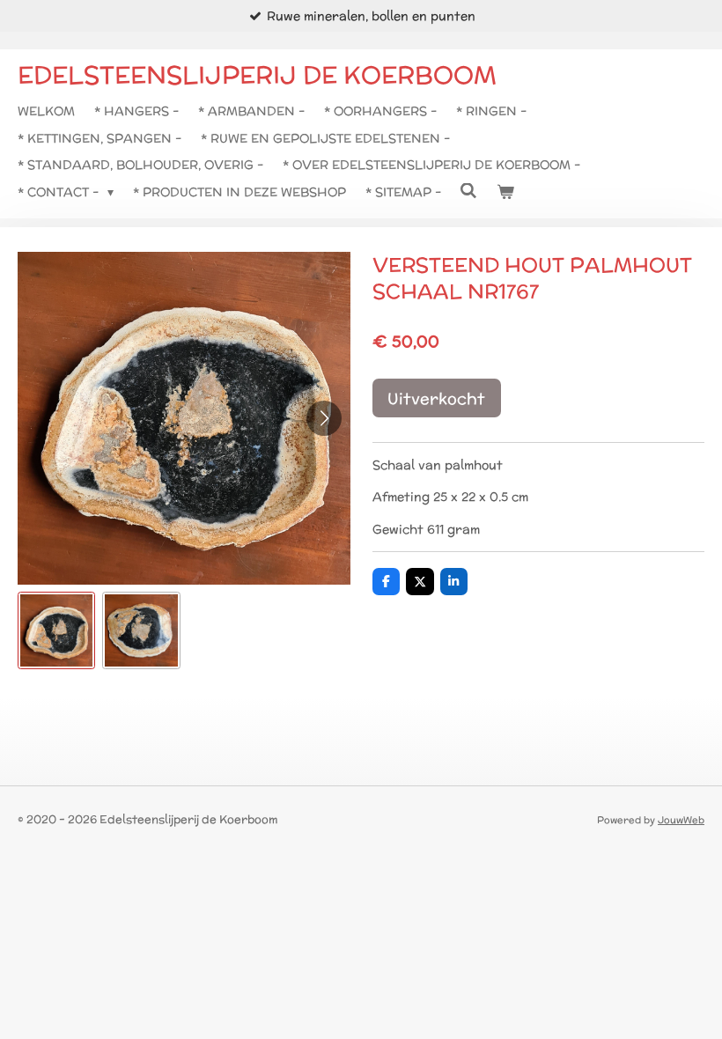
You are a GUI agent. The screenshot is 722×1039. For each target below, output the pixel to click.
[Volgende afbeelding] (324, 418)
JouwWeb (681, 820)
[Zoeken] (469, 191)
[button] (56, 630)
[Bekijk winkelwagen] (505, 192)
